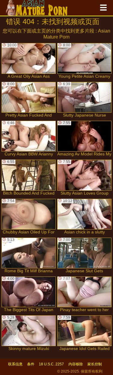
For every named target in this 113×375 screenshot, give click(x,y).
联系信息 (15, 364)
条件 (30, 364)
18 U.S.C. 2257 (51, 364)
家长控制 (94, 364)
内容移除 (75, 364)
